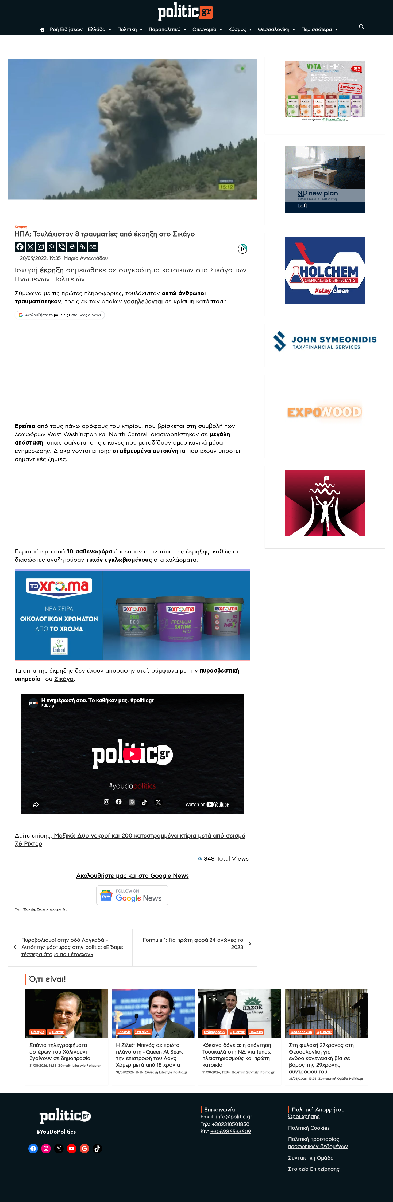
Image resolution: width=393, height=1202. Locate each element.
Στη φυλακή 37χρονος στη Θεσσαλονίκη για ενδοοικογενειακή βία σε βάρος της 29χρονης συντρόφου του (321, 1058)
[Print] (72, 247)
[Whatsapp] (51, 247)
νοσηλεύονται (143, 301)
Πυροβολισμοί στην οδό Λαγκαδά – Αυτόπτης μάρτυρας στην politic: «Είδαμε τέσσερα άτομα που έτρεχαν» (72, 947)
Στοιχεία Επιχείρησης (314, 1169)
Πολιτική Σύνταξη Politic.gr (253, 1072)
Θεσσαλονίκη (274, 29)
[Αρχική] (42, 29)
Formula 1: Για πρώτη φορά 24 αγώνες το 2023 (193, 944)
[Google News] (93, 247)
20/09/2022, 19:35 (40, 258)
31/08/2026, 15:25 (302, 1078)
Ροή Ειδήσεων (66, 29)
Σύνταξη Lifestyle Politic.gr (79, 1065)
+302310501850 (230, 1124)
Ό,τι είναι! (56, 1032)
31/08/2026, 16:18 (42, 1065)
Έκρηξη (29, 909)
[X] (30, 247)
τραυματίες (58, 909)
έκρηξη (53, 270)
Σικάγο (64, 679)
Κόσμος (237, 29)
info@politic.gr (234, 1116)
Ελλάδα (97, 29)
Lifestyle (37, 1032)
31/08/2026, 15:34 (216, 1072)
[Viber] (61, 247)
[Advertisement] (132, 506)
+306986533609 (230, 1131)
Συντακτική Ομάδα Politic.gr (340, 1078)
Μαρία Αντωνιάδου (86, 258)
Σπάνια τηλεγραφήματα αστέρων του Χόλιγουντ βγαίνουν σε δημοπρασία (59, 1052)
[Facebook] (20, 247)
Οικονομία (204, 29)
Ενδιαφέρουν (214, 1032)
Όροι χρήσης (304, 1116)
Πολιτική (127, 29)
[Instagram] (40, 247)
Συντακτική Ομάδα (311, 1158)
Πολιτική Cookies (309, 1128)
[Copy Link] (82, 247)
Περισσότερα (316, 29)
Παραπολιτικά (165, 29)
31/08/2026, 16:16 (129, 1072)
